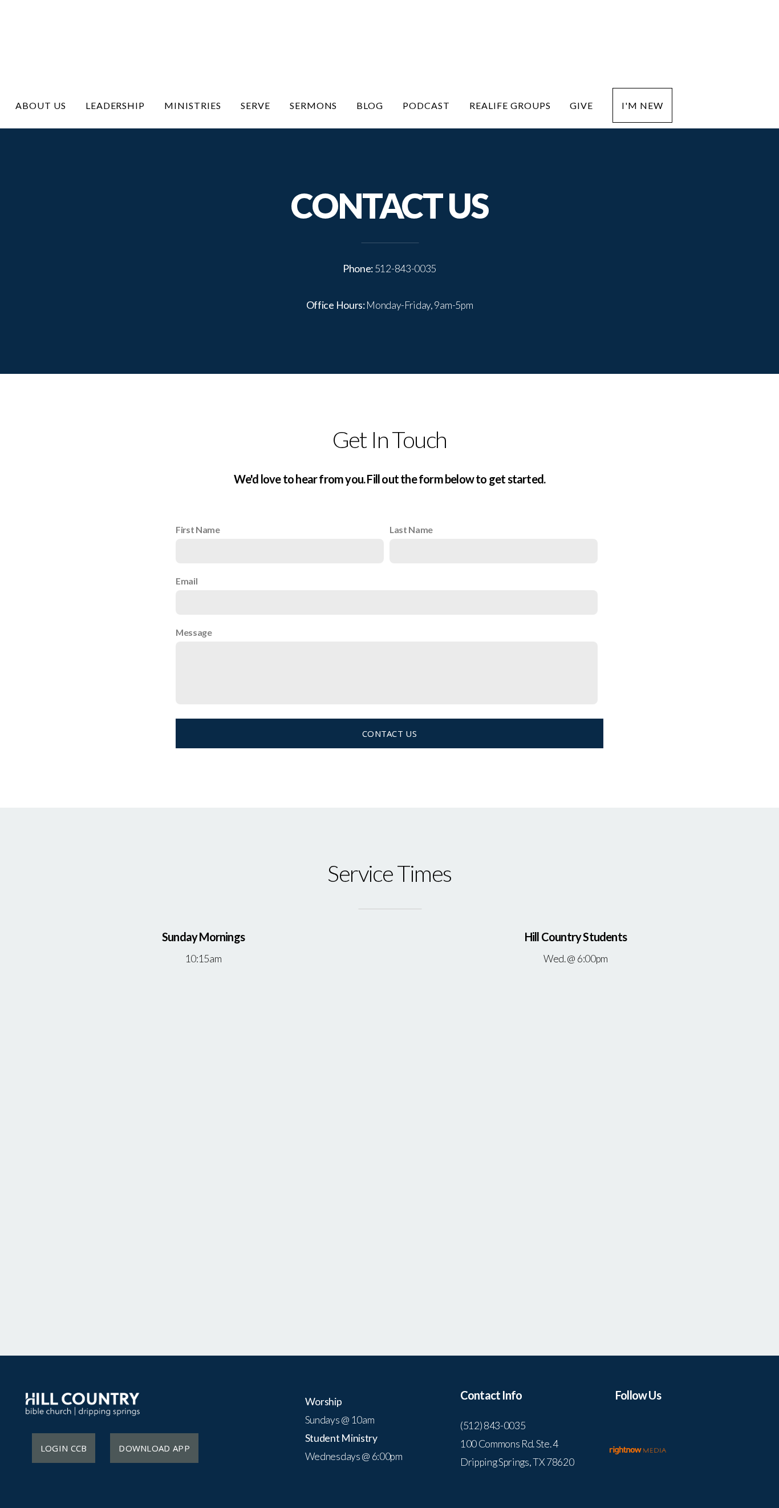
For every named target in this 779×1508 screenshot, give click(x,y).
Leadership (115, 105)
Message (194, 632)
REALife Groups (509, 105)
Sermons (314, 105)
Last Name (411, 529)
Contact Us (389, 733)
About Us (40, 105)
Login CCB (63, 1448)
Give (581, 105)
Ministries (192, 105)
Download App (154, 1448)
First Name (198, 529)
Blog (369, 105)
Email (186, 580)
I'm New (642, 105)
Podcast (426, 105)
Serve (255, 105)
